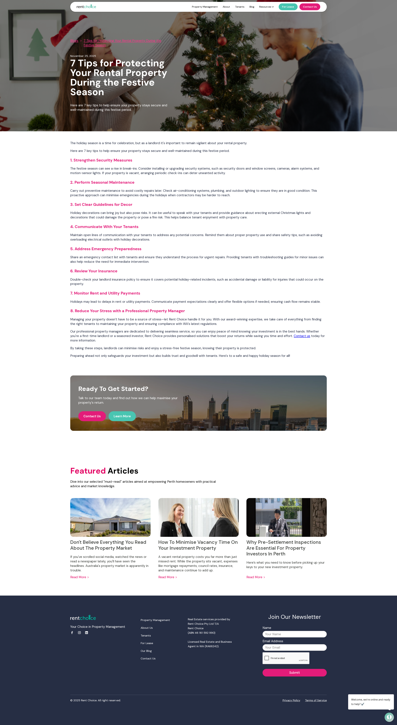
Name (267, 628)
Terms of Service (316, 700)
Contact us (302, 336)
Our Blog (146, 651)
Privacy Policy (291, 700)
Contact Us (92, 416)
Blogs (74, 41)
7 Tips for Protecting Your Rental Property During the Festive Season (122, 43)
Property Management (155, 620)
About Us (147, 628)
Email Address (273, 641)
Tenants (146, 635)
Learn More (122, 416)
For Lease (147, 643)
